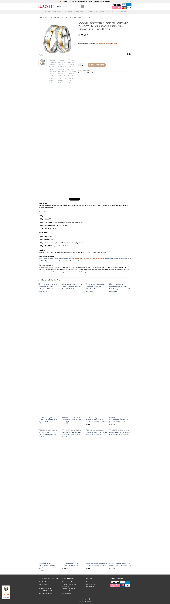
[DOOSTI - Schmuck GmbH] (46, 6)
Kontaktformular (91, 584)
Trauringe (68, 12)
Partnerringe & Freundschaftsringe (68, 17)
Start (41, 17)
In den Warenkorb (96, 65)
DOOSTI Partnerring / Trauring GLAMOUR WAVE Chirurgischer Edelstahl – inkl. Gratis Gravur (71, 565)
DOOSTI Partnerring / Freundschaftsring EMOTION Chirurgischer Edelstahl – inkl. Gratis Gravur (49, 566)
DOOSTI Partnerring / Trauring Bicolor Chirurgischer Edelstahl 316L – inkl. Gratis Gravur (72, 419)
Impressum (89, 582)
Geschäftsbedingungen (69, 584)
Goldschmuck (92, 12)
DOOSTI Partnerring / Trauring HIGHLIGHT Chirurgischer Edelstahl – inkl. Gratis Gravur (49, 419)
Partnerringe (57, 12)
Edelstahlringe (90, 17)
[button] (127, 1)
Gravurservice (120, 12)
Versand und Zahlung (68, 588)
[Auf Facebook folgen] (130, 1)
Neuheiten (48, 12)
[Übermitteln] (82, 6)
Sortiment (49, 17)
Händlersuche (66, 593)
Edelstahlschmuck (106, 12)
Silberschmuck (79, 12)
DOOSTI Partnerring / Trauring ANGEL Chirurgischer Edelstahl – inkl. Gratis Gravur (96, 565)
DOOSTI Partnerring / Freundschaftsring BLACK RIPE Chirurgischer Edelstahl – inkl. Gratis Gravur (96, 420)
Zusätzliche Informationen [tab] (90, 199)
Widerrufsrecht (67, 582)
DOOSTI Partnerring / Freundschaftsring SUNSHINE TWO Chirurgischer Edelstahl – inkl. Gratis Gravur (119, 420)
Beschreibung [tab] (75, 199)
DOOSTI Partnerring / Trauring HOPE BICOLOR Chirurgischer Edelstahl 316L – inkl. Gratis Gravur (120, 565)
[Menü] (9, 586)
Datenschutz (66, 586)
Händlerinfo (90, 586)
